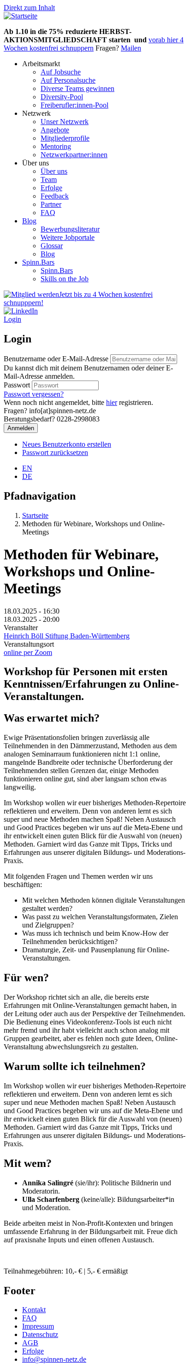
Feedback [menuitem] (55, 196)
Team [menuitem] (49, 179)
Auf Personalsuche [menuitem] (68, 80)
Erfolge (33, 1351)
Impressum (38, 1326)
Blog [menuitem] (29, 221)
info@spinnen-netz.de (54, 1359)
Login (12, 319)
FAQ (29, 1318)
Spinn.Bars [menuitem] (38, 262)
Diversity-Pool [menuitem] (62, 97)
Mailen (131, 48)
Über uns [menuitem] (35, 163)
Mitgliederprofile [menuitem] (65, 138)
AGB (30, 1343)
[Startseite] (20, 16)
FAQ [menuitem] (48, 212)
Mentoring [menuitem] (56, 146)
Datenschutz (40, 1334)
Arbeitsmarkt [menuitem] (41, 64)
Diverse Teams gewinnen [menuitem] (77, 88)
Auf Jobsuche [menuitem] (61, 72)
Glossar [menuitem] (52, 246)
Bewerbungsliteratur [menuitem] (70, 229)
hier (111, 402)
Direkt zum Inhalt (29, 7)
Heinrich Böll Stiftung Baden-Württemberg (67, 636)
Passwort (17, 385)
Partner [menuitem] (51, 204)
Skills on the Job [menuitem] (65, 279)
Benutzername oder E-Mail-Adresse (56, 359)
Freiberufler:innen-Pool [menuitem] (74, 105)
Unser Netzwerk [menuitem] (65, 121)
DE (27, 476)
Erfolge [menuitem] (51, 188)
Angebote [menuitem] (55, 130)
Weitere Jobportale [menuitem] (68, 237)
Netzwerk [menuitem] (36, 113)
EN (27, 468)
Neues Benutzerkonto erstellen (66, 444)
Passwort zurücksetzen (55, 452)
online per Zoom (28, 652)
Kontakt (34, 1310)
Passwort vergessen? (34, 394)
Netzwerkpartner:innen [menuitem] (74, 155)
